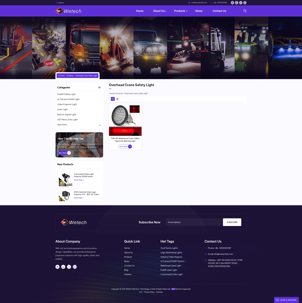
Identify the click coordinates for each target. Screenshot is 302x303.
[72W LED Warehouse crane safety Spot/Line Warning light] (125, 119)
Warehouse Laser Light (171, 265)
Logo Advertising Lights (171, 252)
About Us (159, 10)
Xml (140, 292)
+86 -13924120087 (220, 3)
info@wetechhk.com (199, 3)
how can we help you (70, 138)
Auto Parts (62, 124)
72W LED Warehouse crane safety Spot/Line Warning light (125, 139)
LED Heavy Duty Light (67, 119)
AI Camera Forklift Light (68, 99)
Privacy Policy (149, 292)
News (199, 10)
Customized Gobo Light (172, 274)
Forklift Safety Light (66, 94)
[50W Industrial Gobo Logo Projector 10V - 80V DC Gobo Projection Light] (66, 197)
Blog (126, 270)
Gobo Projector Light (67, 104)
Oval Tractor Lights (169, 248)
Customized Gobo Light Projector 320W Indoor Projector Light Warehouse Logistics (85, 175)
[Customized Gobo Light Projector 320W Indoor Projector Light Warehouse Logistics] (66, 179)
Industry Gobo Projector (171, 257)
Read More (78, 180)
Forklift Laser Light (169, 270)
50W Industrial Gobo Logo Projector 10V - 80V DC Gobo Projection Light (86, 193)
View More (63, 153)
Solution (128, 274)
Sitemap (159, 292)
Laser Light (62, 109)
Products (180, 10)
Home (140, 10)
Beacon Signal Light (66, 114)
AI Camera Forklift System (172, 261)
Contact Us (219, 10)
